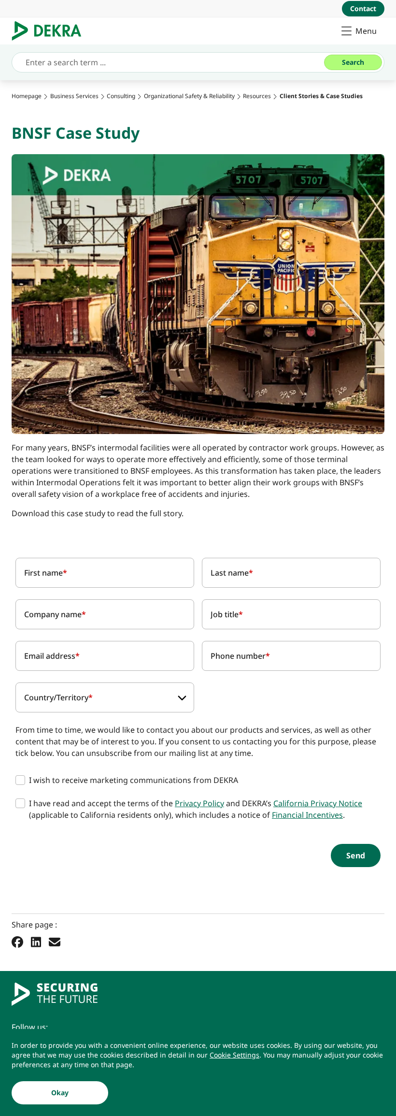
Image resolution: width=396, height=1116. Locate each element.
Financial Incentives (307, 815)
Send (355, 855)
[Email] (54, 941)
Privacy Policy (199, 803)
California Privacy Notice (317, 803)
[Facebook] (17, 941)
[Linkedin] (36, 941)
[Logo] (50, 30)
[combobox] (104, 697)
